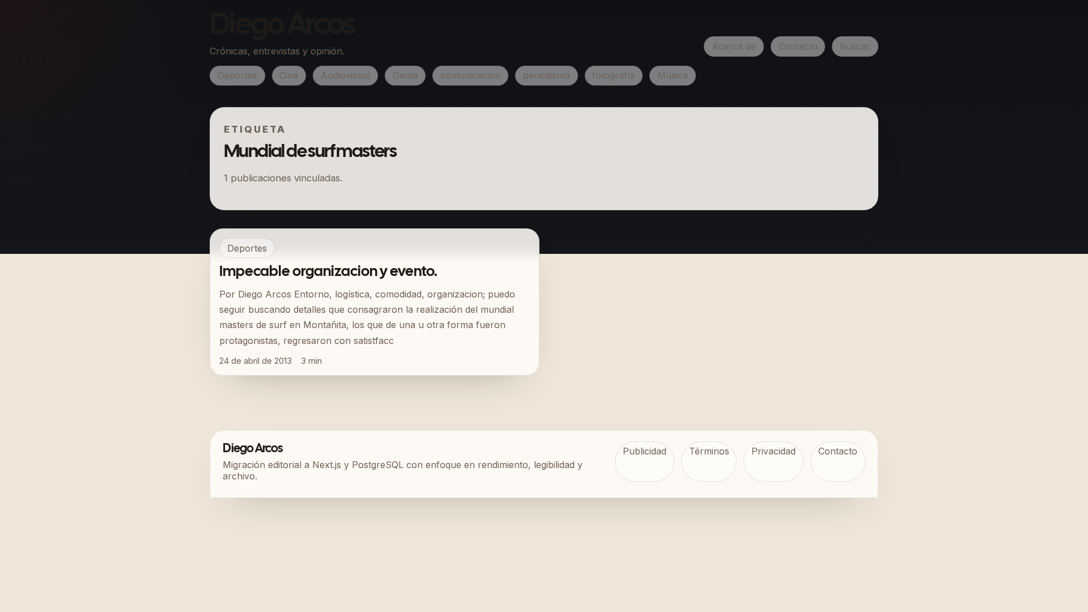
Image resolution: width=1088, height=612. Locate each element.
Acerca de (734, 46)
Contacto (798, 46)
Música (672, 75)
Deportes (237, 75)
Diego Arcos (282, 26)
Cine (288, 75)
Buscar (855, 46)
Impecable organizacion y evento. (328, 272)
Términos (709, 451)
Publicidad (644, 451)
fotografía (613, 75)
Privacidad (773, 451)
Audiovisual (345, 75)
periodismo (546, 75)
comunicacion (470, 75)
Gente (405, 75)
